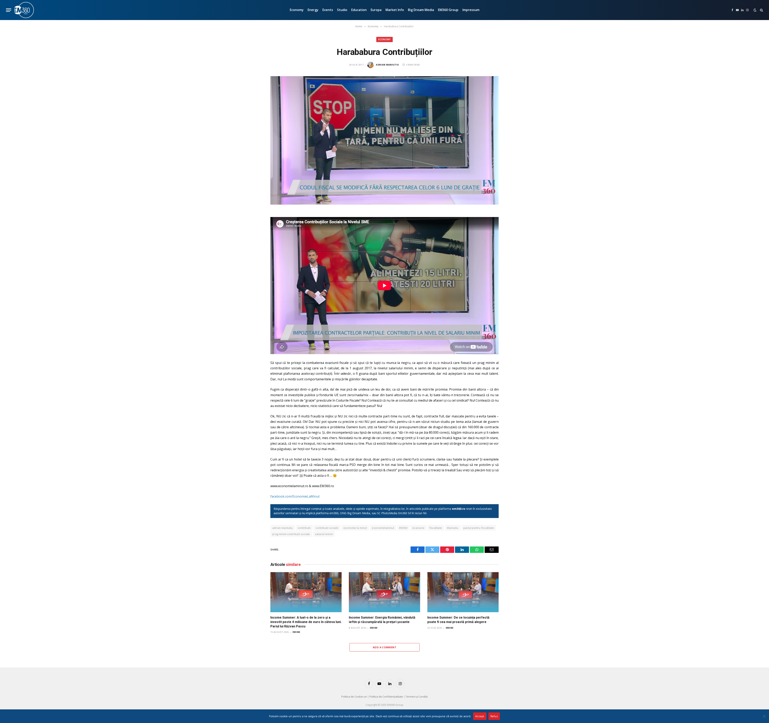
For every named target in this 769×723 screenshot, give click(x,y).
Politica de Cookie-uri (354, 696)
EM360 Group (448, 10)
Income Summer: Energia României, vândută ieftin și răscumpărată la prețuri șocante (382, 620)
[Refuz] (764, 716)
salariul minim (324, 534)
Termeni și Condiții (417, 696)
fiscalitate (435, 528)
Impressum (470, 10)
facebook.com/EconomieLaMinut (295, 496)
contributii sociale (327, 528)
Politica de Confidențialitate (386, 696)
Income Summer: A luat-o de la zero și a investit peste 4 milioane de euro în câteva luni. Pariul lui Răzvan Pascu (306, 622)
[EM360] (24, 10)
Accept (479, 716)
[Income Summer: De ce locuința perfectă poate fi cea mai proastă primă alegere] (463, 592)
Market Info (395, 10)
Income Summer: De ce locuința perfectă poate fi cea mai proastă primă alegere (458, 620)
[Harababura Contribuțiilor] (384, 140)
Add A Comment (384, 647)
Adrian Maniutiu (387, 64)
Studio (342, 10)
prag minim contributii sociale (291, 534)
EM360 (403, 528)
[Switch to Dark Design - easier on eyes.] (755, 10)
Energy (313, 10)
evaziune (418, 528)
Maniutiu (452, 528)
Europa (376, 10)
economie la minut (355, 528)
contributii (304, 528)
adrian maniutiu (282, 528)
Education (359, 10)
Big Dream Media (421, 10)
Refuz (494, 716)
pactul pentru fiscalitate (478, 528)
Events (327, 10)
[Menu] (8, 10)
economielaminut (383, 528)
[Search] (761, 10)
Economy (297, 10)
